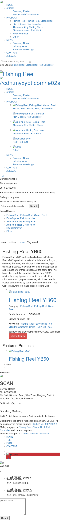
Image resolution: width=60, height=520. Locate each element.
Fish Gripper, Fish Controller (27, 24)
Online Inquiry (18, 335)
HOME (9, 4)
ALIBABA (11, 55)
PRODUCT (11, 17)
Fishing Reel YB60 (32, 300)
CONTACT (11, 52)
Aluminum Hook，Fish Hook (27, 30)
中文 (2, 175)
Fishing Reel (18, 64)
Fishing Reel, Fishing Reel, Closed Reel (33, 20)
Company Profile (21, 11)
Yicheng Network (29, 433)
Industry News (20, 46)
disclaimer (44, 433)
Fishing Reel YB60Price (40, 326)
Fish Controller (45, 64)
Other (16, 36)
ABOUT (10, 8)
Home (22, 242)
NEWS (9, 39)
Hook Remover (20, 33)
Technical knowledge (23, 49)
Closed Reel (31, 64)
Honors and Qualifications (26, 14)
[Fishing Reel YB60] (19, 291)
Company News (21, 43)
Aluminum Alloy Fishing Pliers (28, 27)
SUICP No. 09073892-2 (45, 423)
